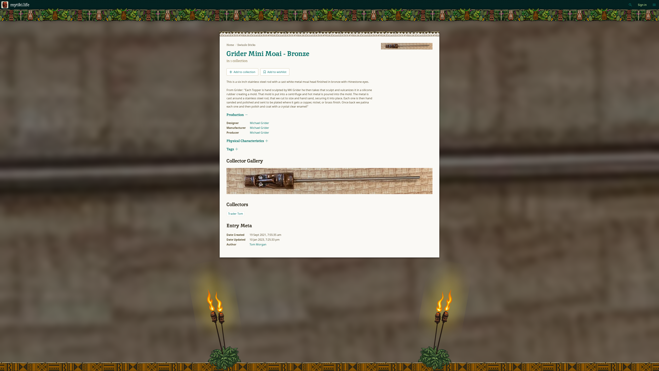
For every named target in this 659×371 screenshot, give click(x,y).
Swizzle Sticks (246, 45)
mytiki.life (19, 4)
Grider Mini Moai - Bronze (268, 53)
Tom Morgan (258, 244)
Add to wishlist (276, 72)
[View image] (406, 46)
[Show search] (630, 4)
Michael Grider (259, 123)
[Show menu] (654, 4)
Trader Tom (235, 214)
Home (231, 45)
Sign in (642, 5)
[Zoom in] (329, 181)
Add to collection (244, 72)
